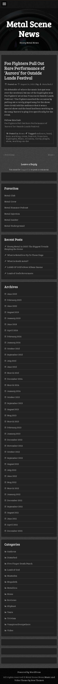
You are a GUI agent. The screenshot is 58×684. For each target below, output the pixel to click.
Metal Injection (12, 213)
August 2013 (13, 409)
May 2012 (11, 482)
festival (32, 136)
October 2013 (13, 397)
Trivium (11, 618)
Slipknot (11, 606)
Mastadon (12, 575)
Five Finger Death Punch (20, 563)
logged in (25, 169)
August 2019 (13, 312)
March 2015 (13, 372)
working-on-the (20, 141)
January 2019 (14, 318)
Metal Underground (14, 225)
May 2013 (11, 415)
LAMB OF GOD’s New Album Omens (25, 267)
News (21, 133)
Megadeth (12, 581)
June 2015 (12, 366)
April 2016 (12, 330)
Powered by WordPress (29, 672)
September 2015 (15, 354)
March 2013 (13, 421)
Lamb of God (13, 569)
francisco (42, 136)
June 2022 (12, 306)
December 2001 (15, 530)
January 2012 (13, 494)
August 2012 (13, 464)
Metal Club (9, 195)
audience (40, 133)
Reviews (11, 600)
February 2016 (14, 336)
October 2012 (13, 451)
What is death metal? (17, 261)
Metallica (12, 587)
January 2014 (14, 391)
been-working (13, 136)
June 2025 (12, 294)
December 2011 (14, 500)
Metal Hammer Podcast (16, 207)
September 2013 (15, 403)
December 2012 (14, 439)
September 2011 (15, 506)
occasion (29, 138)
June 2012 (12, 476)
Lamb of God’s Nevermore (20, 273)
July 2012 (11, 470)
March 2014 (13, 385)
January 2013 (13, 433)
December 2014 (15, 378)
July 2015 (11, 360)
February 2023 (14, 300)
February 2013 (14, 427)
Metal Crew (10, 201)
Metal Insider (11, 219)
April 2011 (12, 524)
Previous (9, 154)
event (24, 136)
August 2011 (13, 512)
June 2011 (12, 518)
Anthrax (11, 551)
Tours (10, 612)
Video (10, 630)
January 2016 (14, 342)
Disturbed (12, 557)
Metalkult (46, 84)
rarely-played (42, 138)
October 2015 (13, 348)
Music (21, 138)
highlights (11, 138)
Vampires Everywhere (18, 624)
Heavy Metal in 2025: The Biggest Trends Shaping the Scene (26, 247)
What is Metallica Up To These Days (25, 255)
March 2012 (13, 488)
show (8, 141)
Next (51, 154)
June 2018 (12, 324)
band (49, 133)
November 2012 (15, 445)
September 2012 (15, 458)
